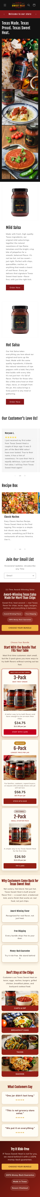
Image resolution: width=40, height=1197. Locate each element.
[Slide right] (25, 475)
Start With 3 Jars (20, 732)
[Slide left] (15, 475)
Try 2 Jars (20, 866)
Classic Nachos (11, 516)
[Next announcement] (36, 14)
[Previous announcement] (4, 14)
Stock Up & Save (20, 801)
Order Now (15, 287)
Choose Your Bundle (20, 628)
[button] (5, 5)
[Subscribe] (33, 575)
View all (34, 487)
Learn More (6, 423)
